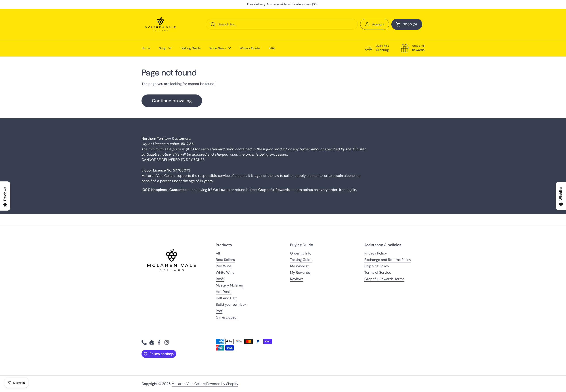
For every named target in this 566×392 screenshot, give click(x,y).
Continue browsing (172, 101)
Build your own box (231, 304)
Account (378, 24)
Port (219, 311)
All (218, 253)
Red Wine (223, 266)
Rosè (220, 279)
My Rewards (300, 272)
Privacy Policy (375, 253)
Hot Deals (223, 291)
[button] (406, 24)
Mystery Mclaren (229, 285)
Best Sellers (225, 259)
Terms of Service (377, 272)
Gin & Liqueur (227, 317)
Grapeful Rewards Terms (384, 279)
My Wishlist (299, 266)
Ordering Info (300, 253)
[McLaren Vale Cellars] (160, 24)
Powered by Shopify (222, 383)
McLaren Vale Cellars (189, 383)
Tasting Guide (301, 259)
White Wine (225, 272)
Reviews (296, 279)
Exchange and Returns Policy (387, 259)
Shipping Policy (376, 266)
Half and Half (226, 298)
